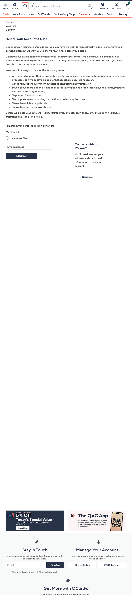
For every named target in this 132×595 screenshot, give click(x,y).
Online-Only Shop (64, 14)
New (31, 14)
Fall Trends (44, 14)
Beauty (123, 14)
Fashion (111, 14)
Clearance (84, 14)
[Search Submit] (90, 6)
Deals (6, 14)
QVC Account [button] (112, 565)
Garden (98, 14)
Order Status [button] (82, 565)
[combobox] (59, 6)
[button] (5, 7)
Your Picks (19, 14)
